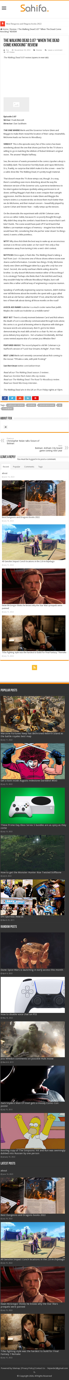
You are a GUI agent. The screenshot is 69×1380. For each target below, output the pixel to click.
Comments (29, 466)
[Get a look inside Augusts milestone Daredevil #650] (33, 761)
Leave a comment (55, 50)
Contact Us (40, 1368)
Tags (40, 466)
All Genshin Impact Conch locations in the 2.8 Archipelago (28, 561)
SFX (59, 405)
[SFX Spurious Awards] (33, 897)
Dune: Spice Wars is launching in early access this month (32, 969)
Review (13, 29)
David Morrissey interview (25, 383)
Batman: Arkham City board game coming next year (48, 448)
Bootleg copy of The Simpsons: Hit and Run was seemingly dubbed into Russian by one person (33, 1152)
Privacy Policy (28, 1368)
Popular (16, 466)
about (4, 473)
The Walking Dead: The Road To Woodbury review (36, 379)
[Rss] (34, 667)
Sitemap (16, 1368)
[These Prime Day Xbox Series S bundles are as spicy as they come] (33, 806)
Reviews (31, 405)
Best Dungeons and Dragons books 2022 (24, 24)
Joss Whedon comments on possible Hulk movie (27, 1058)
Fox (7, 50)
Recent (6, 466)
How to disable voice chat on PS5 (19, 1014)
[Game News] (35, 7)
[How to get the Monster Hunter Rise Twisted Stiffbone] (33, 853)
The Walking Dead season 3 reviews (32, 372)
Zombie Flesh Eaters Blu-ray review (29, 376)
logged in (33, 459)
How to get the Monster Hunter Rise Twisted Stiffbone (31, 872)
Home (5, 29)
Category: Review (16, 405)
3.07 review (17, 57)
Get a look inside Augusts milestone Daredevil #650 (29, 780)
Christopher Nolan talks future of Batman (23, 441)
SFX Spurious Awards (12, 916)
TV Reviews (7, 409)
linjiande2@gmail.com (57, 1368)
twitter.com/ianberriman (29, 366)
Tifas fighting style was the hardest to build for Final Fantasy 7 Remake (34, 652)
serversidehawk (46, 405)
